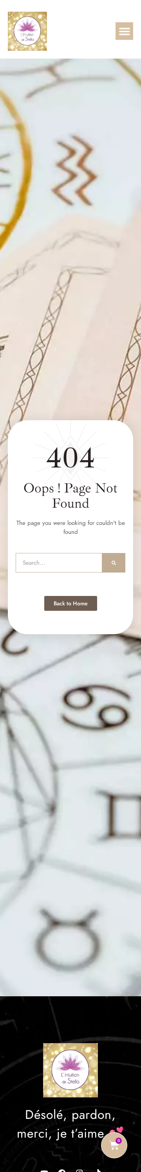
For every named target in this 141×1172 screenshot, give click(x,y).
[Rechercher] (113, 563)
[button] (124, 31)
